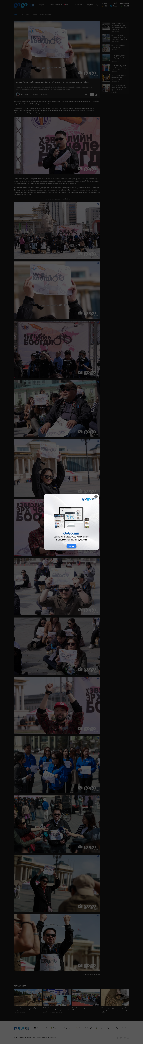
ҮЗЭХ (71, 546)
